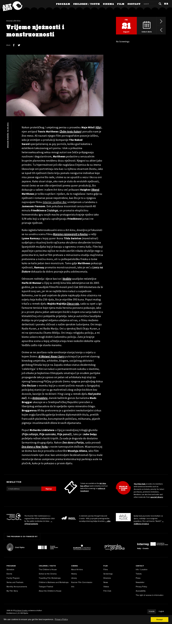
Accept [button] (159, 619)
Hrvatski (151, 611)
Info (72, 586)
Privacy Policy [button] (61, 619)
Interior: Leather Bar (55, 202)
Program (63, 4)
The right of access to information (149, 595)
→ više (107, 521)
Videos (106, 586)
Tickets (139, 573)
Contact (134, 4)
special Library (156, 497)
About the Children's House (50, 591)
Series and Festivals (15, 582)
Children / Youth (86, 4)
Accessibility (141, 591)
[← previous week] (161, 30)
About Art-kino (77, 569)
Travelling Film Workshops (50, 578)
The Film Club (139, 484)
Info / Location (142, 569)
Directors (107, 578)
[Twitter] (19, 45)
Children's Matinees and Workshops (53, 582)
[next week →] (161, 21)
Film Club (107, 591)
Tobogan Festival (46, 586)
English (161, 611)
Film (120, 4)
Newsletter (140, 582)
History (74, 573)
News (105, 582)
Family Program (13, 578)
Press (138, 578)
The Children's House (48, 569)
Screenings (108, 573)
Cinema (108, 4)
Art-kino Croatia (21, 610)
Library (74, 578)
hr (166, 4)
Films (105, 569)
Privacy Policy (141, 586)
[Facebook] (14, 45)
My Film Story (12, 591)
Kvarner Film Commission (81, 582)
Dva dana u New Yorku (35, 446)
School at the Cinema (48, 573)
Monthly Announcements (17, 586)
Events (9, 573)
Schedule (10, 569)
